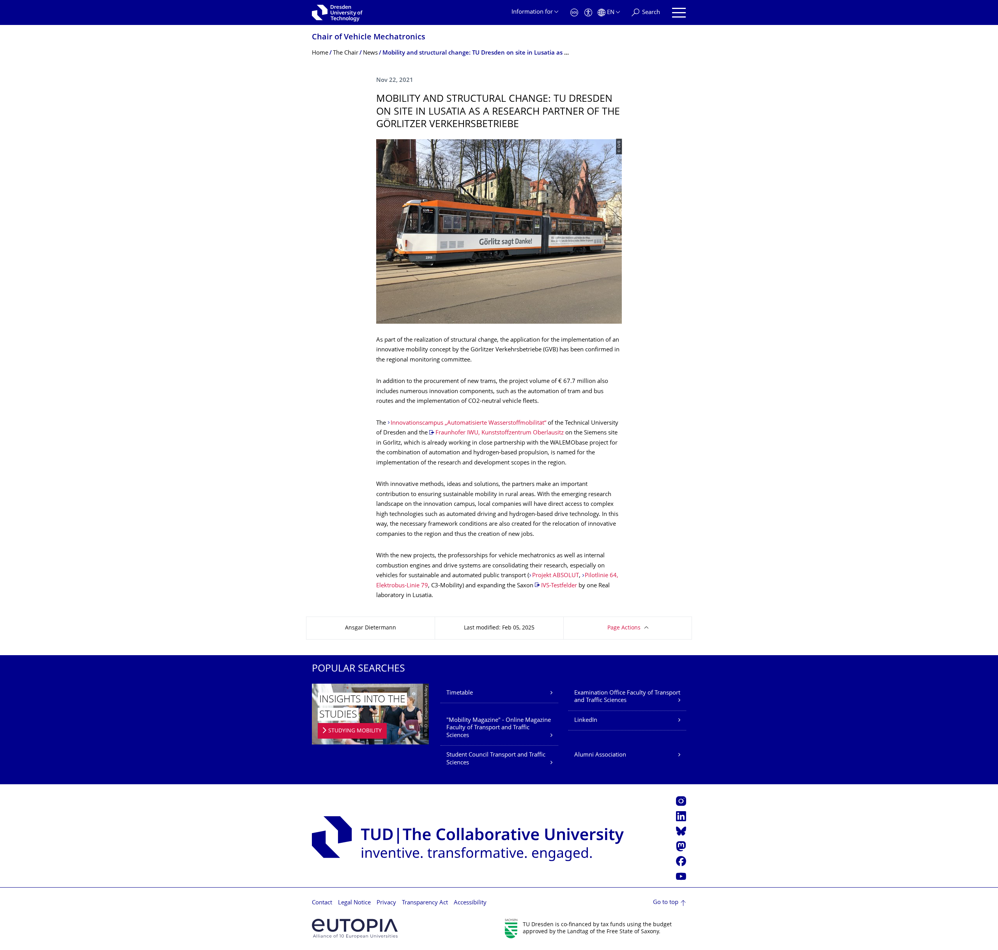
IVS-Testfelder (559, 586)
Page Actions (624, 628)
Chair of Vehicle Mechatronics (368, 37)
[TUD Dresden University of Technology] (337, 12)
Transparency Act (425, 903)
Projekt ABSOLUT (555, 576)
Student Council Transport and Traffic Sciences (495, 759)
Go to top (665, 903)
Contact (322, 903)
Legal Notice (354, 903)
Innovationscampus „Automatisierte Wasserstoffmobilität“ (468, 423)
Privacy (386, 903)
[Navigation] (679, 13)
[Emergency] (574, 12)
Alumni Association (600, 755)
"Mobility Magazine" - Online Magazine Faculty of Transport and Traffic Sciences (498, 728)
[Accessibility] (588, 12)
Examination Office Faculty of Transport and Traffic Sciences (627, 697)
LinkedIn (585, 720)
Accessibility (470, 903)
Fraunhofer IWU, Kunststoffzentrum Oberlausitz (499, 433)
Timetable (459, 693)
